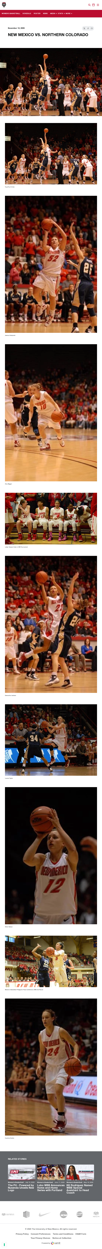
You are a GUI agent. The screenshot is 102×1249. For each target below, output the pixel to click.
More (68, 13)
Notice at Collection (61, 1238)
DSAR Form (81, 1234)
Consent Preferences (41, 1234)
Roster (37, 13)
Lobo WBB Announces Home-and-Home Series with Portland (51, 1188)
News (45, 13)
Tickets (81, 5)
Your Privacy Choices (40, 1238)
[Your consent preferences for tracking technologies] (4, 1244)
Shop (85, 5)
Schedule (27, 13)
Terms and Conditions (63, 1234)
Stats (60, 13)
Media (52, 13)
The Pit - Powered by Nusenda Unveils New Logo (21, 1188)
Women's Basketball (16, 1182)
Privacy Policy (22, 1234)
